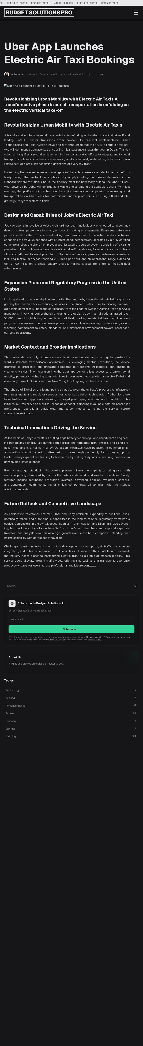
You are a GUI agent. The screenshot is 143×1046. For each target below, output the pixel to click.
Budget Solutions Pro (39, 12)
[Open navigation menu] (136, 12)
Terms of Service (58, 639)
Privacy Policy (94, 639)
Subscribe (69, 629)
